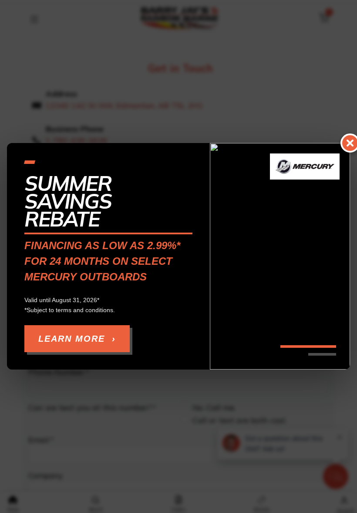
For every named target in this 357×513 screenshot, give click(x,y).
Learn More (77, 339)
